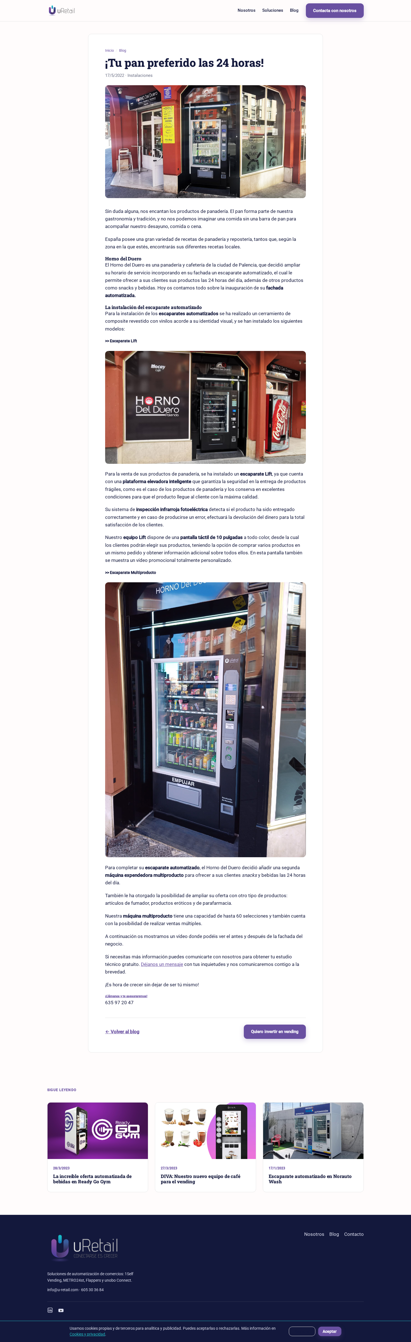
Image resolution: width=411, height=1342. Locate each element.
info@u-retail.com (62, 1290)
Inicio (109, 50)
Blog (294, 10)
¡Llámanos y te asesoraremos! (126, 996)
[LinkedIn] (50, 1310)
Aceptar (330, 1331)
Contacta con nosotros (334, 10)
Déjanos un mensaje (162, 964)
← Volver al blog (122, 1031)
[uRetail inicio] (61, 10)
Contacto (354, 1234)
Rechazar (302, 1331)
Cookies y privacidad (87, 1334)
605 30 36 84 (92, 1290)
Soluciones (272, 10)
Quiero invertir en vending (275, 1031)
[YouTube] (61, 1310)
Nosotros (247, 10)
